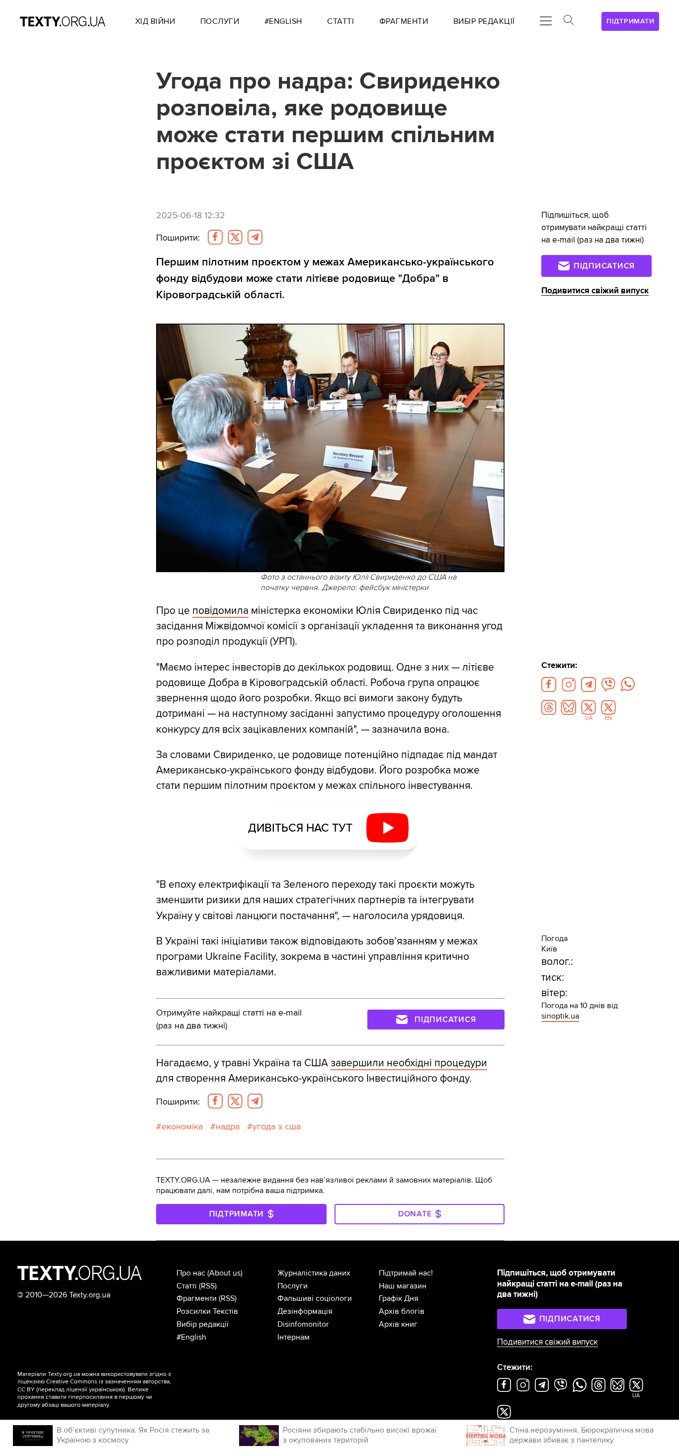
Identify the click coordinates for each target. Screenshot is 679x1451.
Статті (186, 1286)
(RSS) (208, 1286)
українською (106, 1389)
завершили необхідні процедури (409, 1063)
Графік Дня (399, 1298)
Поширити (178, 238)
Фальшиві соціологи (314, 1298)
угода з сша (277, 1126)
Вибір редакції (202, 1324)
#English (191, 1337)
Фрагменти (196, 1298)
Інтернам (293, 1337)
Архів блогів (401, 1311)
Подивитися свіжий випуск (595, 291)
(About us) (225, 1273)
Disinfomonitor (303, 1324)
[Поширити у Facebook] (215, 237)
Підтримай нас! (406, 1273)
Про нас (190, 1273)
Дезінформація (305, 1311)
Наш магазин (402, 1286)
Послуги (292, 1286)
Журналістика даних (313, 1273)
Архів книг (398, 1324)
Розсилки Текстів (207, 1311)
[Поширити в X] (235, 237)
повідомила (220, 610)
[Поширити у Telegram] (255, 237)
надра (228, 1126)
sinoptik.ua (560, 1016)
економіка (182, 1126)
